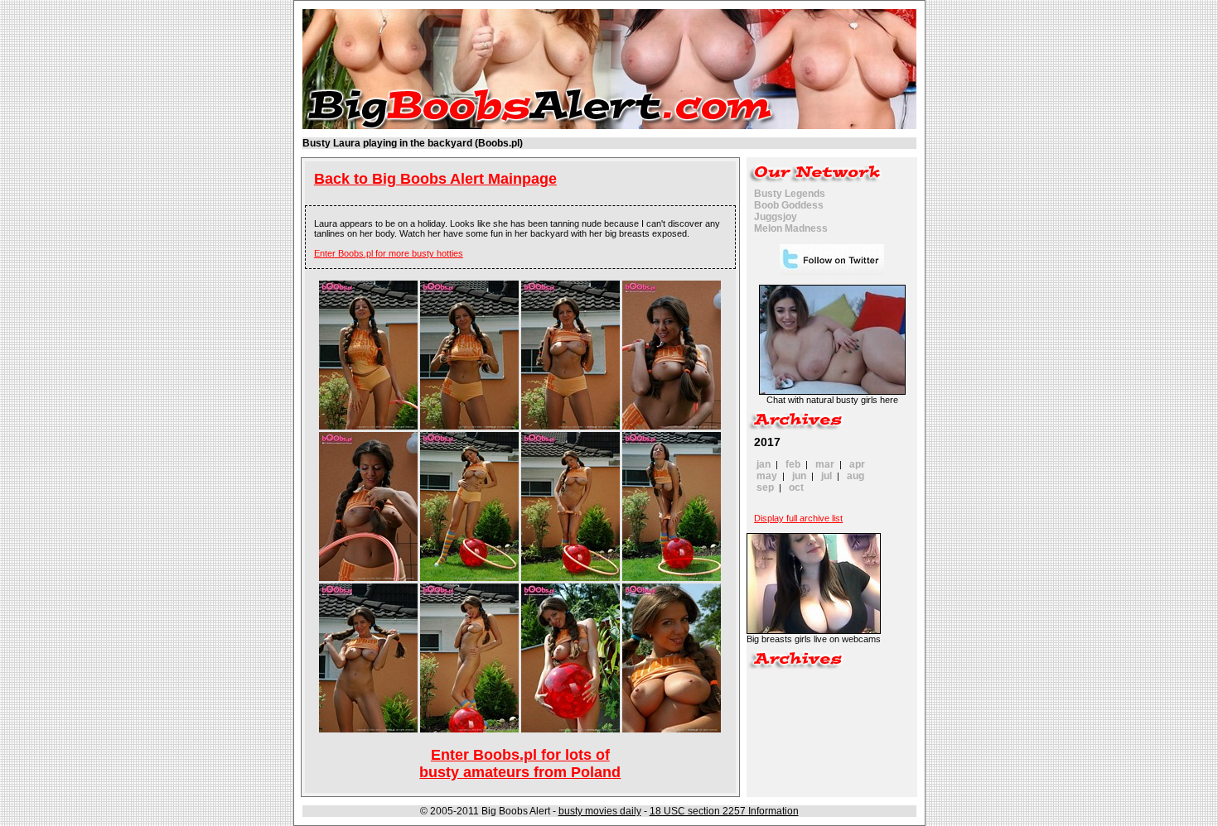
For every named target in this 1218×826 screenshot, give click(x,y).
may (766, 476)
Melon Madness (791, 228)
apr (857, 464)
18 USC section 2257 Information (724, 811)
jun (799, 476)
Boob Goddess (789, 205)
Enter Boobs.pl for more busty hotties (388, 253)
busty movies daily (599, 811)
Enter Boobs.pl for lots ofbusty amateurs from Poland (520, 763)
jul (826, 476)
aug (855, 476)
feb (792, 464)
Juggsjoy (775, 217)
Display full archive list (798, 518)
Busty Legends (789, 193)
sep (765, 487)
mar (824, 464)
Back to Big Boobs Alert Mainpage (435, 178)
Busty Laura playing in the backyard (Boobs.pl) (412, 143)
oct (796, 487)
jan (763, 464)
